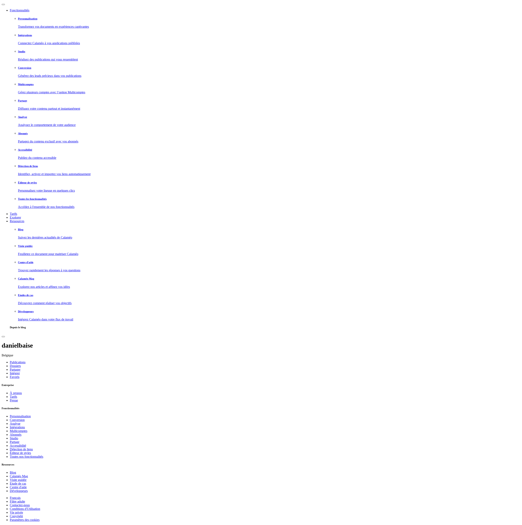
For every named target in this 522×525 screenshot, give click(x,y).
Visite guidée (18, 480)
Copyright (16, 516)
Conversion (17, 420)
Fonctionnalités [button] (19, 10)
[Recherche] (3, 336)
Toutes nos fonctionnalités (26, 456)
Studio (14, 438)
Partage (14, 442)
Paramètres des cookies (25, 520)
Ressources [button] (17, 221)
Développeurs (19, 491)
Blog (13, 472)
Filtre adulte (17, 501)
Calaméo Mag (19, 476)
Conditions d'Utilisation (25, 509)
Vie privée (16, 512)
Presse (14, 400)
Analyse (15, 423)
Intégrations (17, 427)
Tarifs (13, 214)
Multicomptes (18, 431)
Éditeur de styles (20, 453)
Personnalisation (20, 416)
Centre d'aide (18, 487)
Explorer (15, 217)
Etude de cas (18, 483)
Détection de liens (21, 449)
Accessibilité (18, 445)
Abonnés (15, 434)
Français (15, 498)
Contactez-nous (20, 505)
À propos (16, 393)
